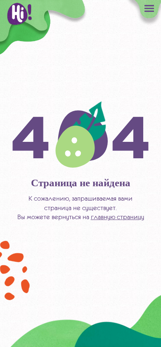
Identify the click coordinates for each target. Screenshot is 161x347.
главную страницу (117, 217)
